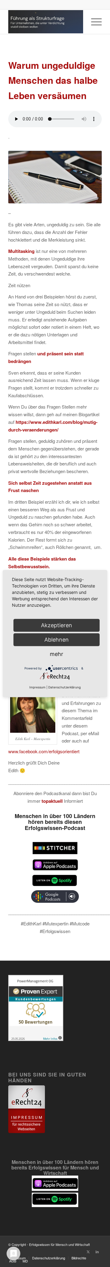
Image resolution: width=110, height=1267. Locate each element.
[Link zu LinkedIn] (97, 1251)
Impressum (37, 687)
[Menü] (93, 21)
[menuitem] (93, 21)
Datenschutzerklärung (64, 687)
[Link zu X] (88, 1251)
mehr (56, 653)
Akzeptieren (56, 625)
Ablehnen (56, 639)
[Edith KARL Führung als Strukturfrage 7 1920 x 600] (45, 21)
